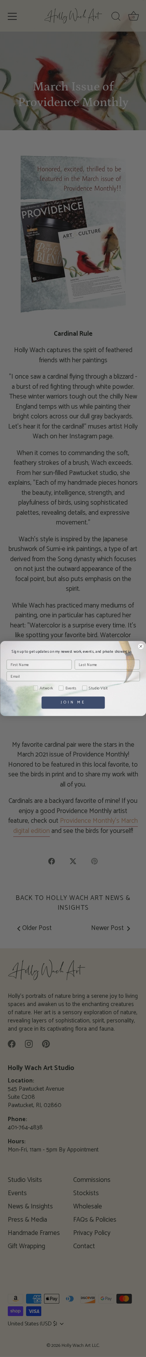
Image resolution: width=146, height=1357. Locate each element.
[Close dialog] (141, 646)
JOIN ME (73, 702)
